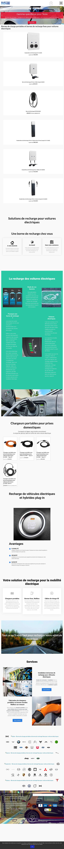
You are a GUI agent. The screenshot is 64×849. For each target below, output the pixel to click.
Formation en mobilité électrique (13, 803)
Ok (32, 846)
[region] (32, 15)
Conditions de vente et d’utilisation (14, 808)
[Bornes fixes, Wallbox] (32, 593)
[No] (62, 845)
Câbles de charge (32, 14)
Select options (35, 42)
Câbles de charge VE (52, 598)
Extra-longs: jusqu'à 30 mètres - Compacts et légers (32, 17)
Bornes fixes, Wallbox (32, 598)
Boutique (7, 800)
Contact (7, 812)
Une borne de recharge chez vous (32, 233)
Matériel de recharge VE (11, 794)
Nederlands (39, 798)
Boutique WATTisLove (11, 801)
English (38, 800)
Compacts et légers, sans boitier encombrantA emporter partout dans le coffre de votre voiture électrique (32, 432)
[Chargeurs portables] (12, 593)
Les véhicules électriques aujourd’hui (14, 796)
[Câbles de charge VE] (51, 593)
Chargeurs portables (12, 598)
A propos (7, 810)
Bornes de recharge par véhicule (13, 798)
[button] (32, 15)
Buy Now (35, 101)
